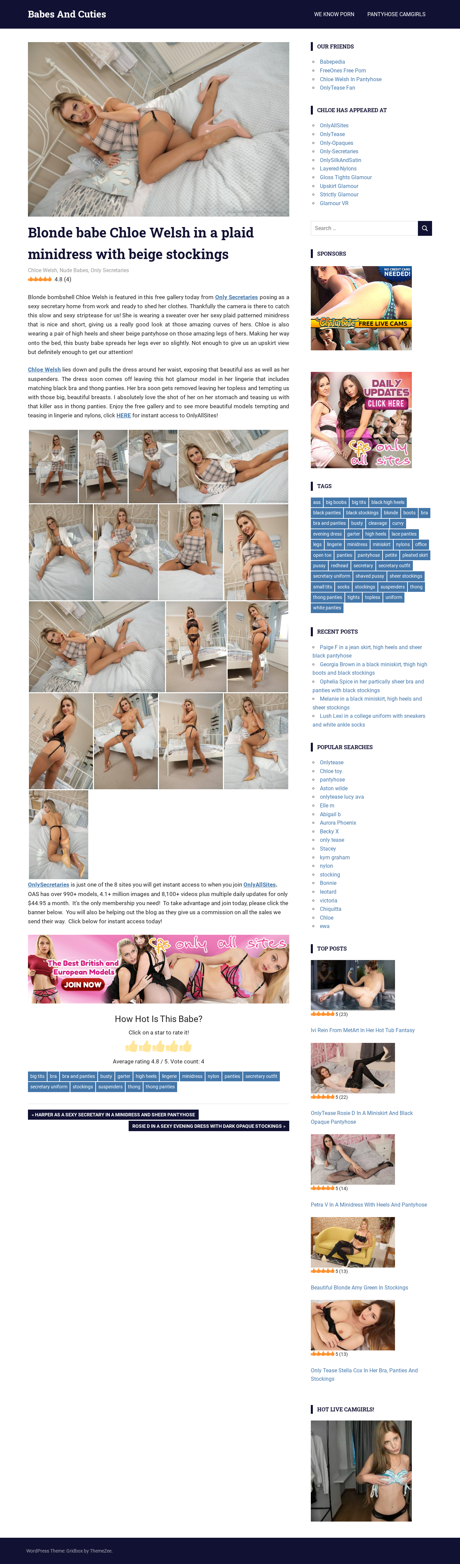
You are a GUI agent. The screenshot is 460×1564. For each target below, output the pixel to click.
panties (232, 1076)
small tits (322, 586)
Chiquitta (330, 909)
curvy (398, 523)
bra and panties (78, 1076)
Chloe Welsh (42, 270)
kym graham (335, 857)
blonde (391, 512)
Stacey (328, 848)
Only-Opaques (336, 143)
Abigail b (330, 814)
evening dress (327, 534)
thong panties (160, 1086)
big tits (37, 1076)
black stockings (362, 512)
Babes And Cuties (67, 14)
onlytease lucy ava (342, 797)
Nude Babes (74, 270)
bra (53, 1076)
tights (354, 597)
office (421, 544)
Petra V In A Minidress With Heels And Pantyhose (369, 1205)
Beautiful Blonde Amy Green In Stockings (359, 1287)
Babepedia (332, 62)
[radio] (132, 1047)
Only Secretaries (110, 270)
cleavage (377, 523)
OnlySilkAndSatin (340, 160)
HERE (124, 415)
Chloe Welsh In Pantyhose (351, 79)
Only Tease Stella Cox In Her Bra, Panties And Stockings (364, 1374)
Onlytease (331, 762)
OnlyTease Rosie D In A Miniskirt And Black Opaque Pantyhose (362, 1117)
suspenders (110, 1086)
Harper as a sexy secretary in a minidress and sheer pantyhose (115, 1116)
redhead (339, 565)
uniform (394, 597)
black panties (327, 512)
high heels (146, 1076)
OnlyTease (332, 134)
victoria (328, 900)
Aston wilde (334, 788)
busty (106, 1076)
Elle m (327, 805)
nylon (213, 1076)
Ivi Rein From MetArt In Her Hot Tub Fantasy (363, 1030)
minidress (192, 1076)
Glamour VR (334, 203)
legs (317, 544)
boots (409, 512)
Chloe (326, 918)
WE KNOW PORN (334, 14)
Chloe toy (331, 771)
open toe (322, 555)
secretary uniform (48, 1086)
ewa (325, 926)
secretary (363, 565)
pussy (319, 565)
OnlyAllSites (259, 884)
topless (372, 597)
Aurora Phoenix (338, 823)
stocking (330, 874)
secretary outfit (261, 1076)
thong (134, 1086)
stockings (83, 1086)
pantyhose (369, 555)
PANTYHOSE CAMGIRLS (396, 14)
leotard (328, 892)
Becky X (329, 831)
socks (343, 586)
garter (124, 1076)
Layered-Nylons (338, 168)
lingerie (169, 1076)
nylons (403, 544)
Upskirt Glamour (339, 186)
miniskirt (382, 544)
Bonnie (328, 883)
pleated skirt (415, 555)
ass (317, 502)
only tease (332, 840)
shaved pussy (370, 576)
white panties (327, 607)
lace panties (404, 534)
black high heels (387, 502)
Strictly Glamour (339, 194)
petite (391, 555)
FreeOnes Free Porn (343, 70)
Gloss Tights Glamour (346, 177)
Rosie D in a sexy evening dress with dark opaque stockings (207, 1127)
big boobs (336, 502)
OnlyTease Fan (337, 88)
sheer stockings (406, 576)
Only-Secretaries (339, 151)
